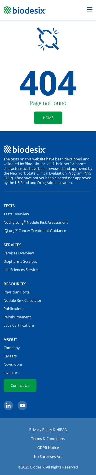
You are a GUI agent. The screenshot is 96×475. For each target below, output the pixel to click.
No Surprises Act (48, 456)
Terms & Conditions (48, 438)
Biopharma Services (20, 261)
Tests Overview (16, 214)
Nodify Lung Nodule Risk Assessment (36, 222)
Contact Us (20, 385)
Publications (14, 308)
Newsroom (13, 364)
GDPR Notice (48, 447)
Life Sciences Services (22, 269)
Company (12, 347)
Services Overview (19, 253)
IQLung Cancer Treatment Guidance (35, 230)
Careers (10, 356)
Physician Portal (17, 292)
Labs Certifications (19, 325)
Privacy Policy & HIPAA (48, 429)
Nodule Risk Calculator (23, 300)
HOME (48, 117)
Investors (11, 372)
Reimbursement (17, 317)
